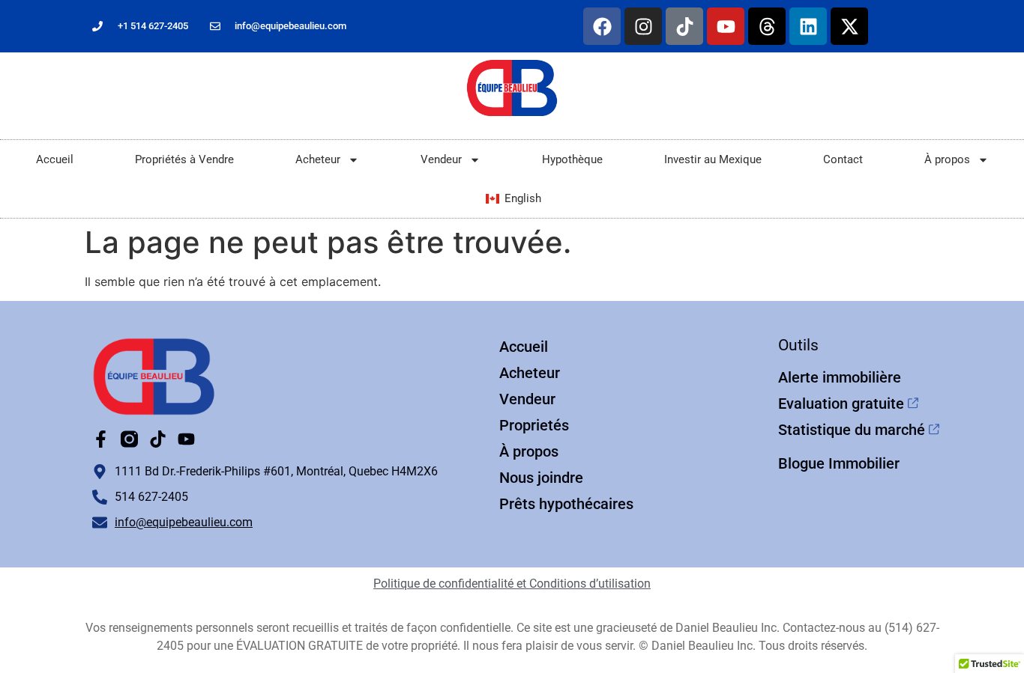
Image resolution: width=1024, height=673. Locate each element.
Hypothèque (572, 159)
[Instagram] (643, 26)
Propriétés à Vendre (184, 159)
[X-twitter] (849, 26)
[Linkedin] (808, 26)
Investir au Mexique (713, 159)
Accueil (54, 159)
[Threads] (767, 26)
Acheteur (317, 159)
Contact (843, 159)
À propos (947, 159)
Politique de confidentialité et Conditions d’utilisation (512, 583)
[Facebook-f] (100, 439)
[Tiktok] (684, 26)
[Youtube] (725, 26)
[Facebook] (602, 26)
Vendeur (441, 159)
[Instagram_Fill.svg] (129, 439)
